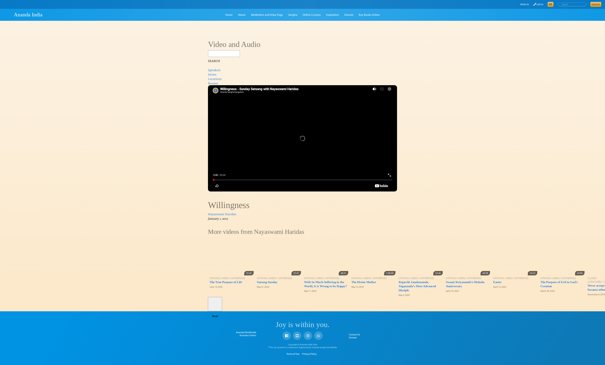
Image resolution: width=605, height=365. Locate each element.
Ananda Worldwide (246, 332)
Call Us (539, 4)
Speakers (214, 70)
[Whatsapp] (318, 335)
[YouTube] (297, 335)
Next (215, 304)
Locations (215, 78)
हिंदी (550, 4)
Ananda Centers (247, 335)
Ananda (8, 14)
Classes (592, 278)
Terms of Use (293, 353)
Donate (596, 4)
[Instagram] (308, 335)
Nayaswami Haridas (222, 214)
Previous (215, 244)
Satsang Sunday (267, 282)
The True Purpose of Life (226, 282)
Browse (213, 83)
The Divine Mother (363, 282)
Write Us (524, 4)
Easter (497, 282)
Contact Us (354, 334)
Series (212, 74)
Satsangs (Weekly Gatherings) (227, 278)
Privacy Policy (309, 353)
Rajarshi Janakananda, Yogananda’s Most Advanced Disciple (417, 286)
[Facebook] (286, 335)
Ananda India (28, 14)
